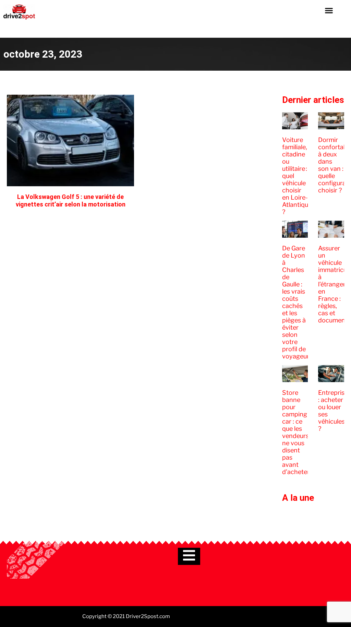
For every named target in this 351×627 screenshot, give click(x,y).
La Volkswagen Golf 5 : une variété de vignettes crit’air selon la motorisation (70, 200)
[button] (328, 10)
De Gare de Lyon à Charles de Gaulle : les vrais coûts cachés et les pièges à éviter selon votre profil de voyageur (295, 302)
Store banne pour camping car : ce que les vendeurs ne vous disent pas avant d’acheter (296, 432)
